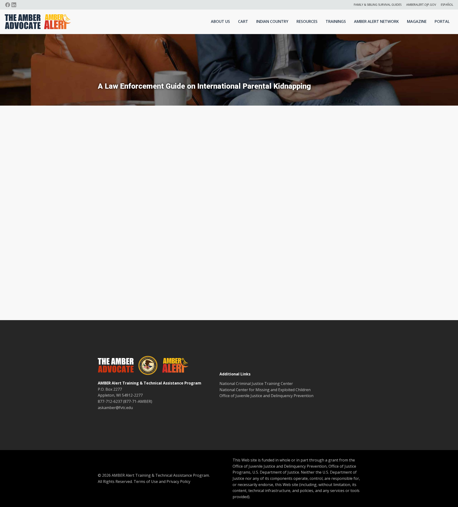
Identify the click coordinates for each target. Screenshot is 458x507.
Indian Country (272, 21)
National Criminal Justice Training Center (256, 383)
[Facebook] (7, 4)
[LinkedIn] (13, 4)
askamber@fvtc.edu (115, 407)
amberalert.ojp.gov (421, 5)
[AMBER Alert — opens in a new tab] (172, 366)
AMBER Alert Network (376, 21)
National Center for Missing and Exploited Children (265, 389)
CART (243, 21)
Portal (442, 21)
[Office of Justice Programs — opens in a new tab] (145, 366)
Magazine (417, 21)
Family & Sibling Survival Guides (377, 5)
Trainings (336, 21)
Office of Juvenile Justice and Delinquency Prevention (266, 395)
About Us (220, 21)
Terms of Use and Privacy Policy (162, 481)
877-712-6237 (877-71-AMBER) (125, 401)
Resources (307, 21)
